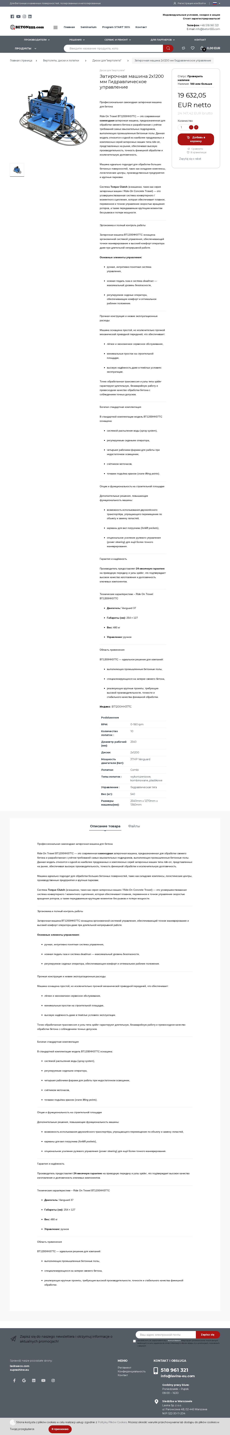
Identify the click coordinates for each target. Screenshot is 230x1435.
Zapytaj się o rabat (190, 158)
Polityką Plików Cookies (112, 1422)
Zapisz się (207, 1334)
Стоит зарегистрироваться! (201, 18)
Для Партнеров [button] (161, 39)
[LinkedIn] (30, 17)
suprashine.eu (19, 1369)
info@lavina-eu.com (178, 1376)
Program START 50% (116, 27)
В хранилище (198, 152)
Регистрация (185, 3)
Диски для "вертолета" (106, 60)
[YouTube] (18, 17)
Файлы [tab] (134, 826)
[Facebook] (12, 17)
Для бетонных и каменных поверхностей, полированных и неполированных (55, 3)
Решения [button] (75, 39)
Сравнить (197, 148)
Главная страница (21, 60)
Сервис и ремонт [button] (116, 39)
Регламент (124, 1367)
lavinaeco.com (19, 1366)
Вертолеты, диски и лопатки (61, 60)
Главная (69, 27)
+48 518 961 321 (209, 25)
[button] (216, 3)
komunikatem (174, 1340)
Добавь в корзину (197, 139)
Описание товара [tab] (105, 826)
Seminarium (88, 27)
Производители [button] (35, 39)
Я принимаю (60, 1429)
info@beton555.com (208, 29)
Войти (202, 3)
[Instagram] (24, 17)
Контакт (141, 27)
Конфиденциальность (131, 1371)
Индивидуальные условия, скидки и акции (191, 14)
